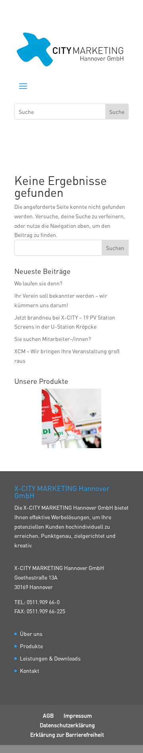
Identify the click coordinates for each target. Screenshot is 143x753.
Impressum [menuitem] (78, 715)
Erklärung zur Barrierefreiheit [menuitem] (67, 734)
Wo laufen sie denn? (38, 283)
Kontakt (29, 670)
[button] (23, 85)
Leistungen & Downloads (50, 658)
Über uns (31, 633)
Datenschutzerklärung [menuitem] (67, 724)
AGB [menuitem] (48, 715)
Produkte (31, 645)
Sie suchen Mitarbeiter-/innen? (52, 338)
